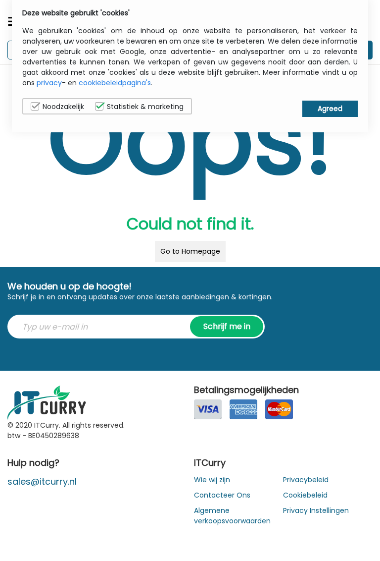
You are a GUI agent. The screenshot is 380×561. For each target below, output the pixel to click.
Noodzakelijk (63, 106)
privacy (49, 83)
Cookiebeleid (305, 495)
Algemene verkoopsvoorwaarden (232, 515)
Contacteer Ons (222, 495)
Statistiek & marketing (145, 106)
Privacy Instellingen (316, 510)
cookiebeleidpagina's (115, 83)
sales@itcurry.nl (42, 481)
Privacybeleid (306, 480)
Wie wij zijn (212, 480)
